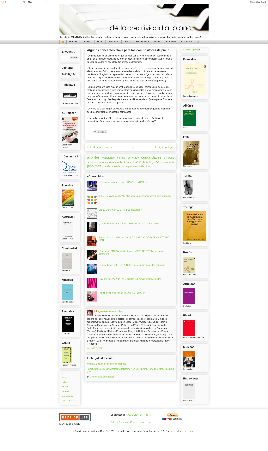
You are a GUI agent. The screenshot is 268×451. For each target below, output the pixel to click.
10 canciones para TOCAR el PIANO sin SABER (123, 182)
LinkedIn (65, 382)
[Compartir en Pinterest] (105, 132)
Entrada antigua (164, 147)
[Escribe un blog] (97, 132)
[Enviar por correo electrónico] (95, 132)
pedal (171, 162)
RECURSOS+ (186, 42)
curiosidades (151, 157)
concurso (133, 157)
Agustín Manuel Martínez (110, 311)
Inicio (134, 147)
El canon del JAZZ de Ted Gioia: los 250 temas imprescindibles (130, 279)
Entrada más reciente (100, 147)
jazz (156, 162)
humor (147, 162)
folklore (127, 162)
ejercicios (91, 162)
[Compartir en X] (100, 132)
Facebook (66, 391)
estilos (110, 162)
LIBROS (157, 42)
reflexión (120, 166)
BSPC (148, 415)
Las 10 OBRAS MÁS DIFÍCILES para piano (120, 210)
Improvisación (68, 396)
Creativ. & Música (69, 400)
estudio (119, 162)
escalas (102, 162)
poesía (106, 166)
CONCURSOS (113, 42)
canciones (108, 157)
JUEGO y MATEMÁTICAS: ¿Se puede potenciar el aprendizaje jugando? (135, 196)
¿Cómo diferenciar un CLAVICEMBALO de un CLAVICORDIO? (130, 223)
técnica (145, 166)
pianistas (94, 166)
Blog (64, 378)
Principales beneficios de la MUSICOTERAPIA (122, 293)
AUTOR (100, 42)
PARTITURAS (171, 42)
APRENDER (87, 42)
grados (137, 162)
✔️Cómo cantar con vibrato (100, 377)
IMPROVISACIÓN (142, 42)
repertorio (131, 166)
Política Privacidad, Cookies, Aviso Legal (131, 422)
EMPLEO (127, 42)
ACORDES (73, 42)
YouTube (66, 387)
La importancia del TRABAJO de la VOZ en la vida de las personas (132, 265)
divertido (169, 157)
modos (164, 162)
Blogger (191, 431)
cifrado (121, 157)
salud (138, 167)
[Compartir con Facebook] (102, 132)
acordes (93, 157)
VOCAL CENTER (134, 415)
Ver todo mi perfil (95, 348)
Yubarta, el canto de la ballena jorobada (106, 364)
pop (113, 166)
